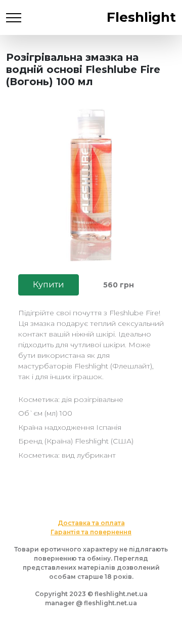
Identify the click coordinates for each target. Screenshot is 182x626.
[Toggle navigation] (13, 17)
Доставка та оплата (91, 523)
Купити (48, 284)
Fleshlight (141, 17)
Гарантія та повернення (91, 532)
